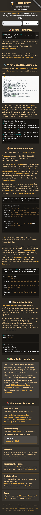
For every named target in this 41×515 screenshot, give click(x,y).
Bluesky (31, 496)
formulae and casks (27, 152)
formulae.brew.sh (29, 469)
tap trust (8, 191)
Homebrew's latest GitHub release (20, 58)
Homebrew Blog (16, 432)
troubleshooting (23, 415)
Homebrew (23, 2)
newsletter (29, 498)
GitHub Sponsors (18, 385)
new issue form (21, 457)
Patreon (18, 388)
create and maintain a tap (24, 193)
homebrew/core (17, 164)
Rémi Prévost (22, 508)
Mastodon (23, 496)
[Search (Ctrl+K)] (12, 23)
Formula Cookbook (9, 180)
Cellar (4, 110)
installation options (9, 48)
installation (12, 415)
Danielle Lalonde (34, 508)
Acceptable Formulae (21, 173)
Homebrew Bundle (9, 306)
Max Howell (31, 510)
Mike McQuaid (13, 508)
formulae (10, 467)
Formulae (5, 156)
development (21, 417)
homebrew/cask (29, 250)
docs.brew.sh (20, 422)
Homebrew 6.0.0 (12, 441)
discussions (8, 457)
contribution (8, 417)
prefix (33, 105)
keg (28, 107)
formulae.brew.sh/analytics (14, 484)
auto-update (15, 246)
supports (15, 13)
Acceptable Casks (20, 257)
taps (31, 184)
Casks (4, 237)
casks (17, 467)
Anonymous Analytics (24, 486)
